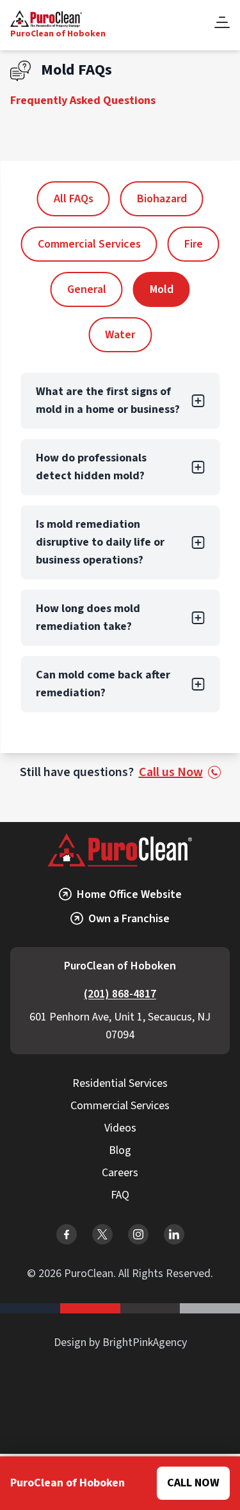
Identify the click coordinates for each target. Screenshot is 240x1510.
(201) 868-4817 (120, 994)
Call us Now (171, 772)
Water (120, 335)
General (86, 289)
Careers (120, 1173)
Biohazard (162, 199)
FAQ (120, 1195)
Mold (161, 289)
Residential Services (120, 1083)
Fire (193, 244)
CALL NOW (193, 1483)
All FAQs (73, 199)
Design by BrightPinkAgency (120, 1342)
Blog (120, 1150)
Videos (120, 1128)
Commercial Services (89, 244)
